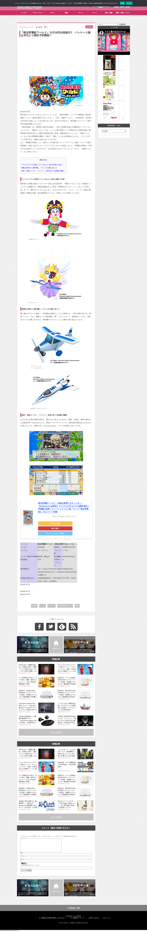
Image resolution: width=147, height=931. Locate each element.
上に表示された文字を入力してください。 (30, 865)
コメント (23, 838)
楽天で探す (55, 528)
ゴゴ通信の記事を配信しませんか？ (52, 918)
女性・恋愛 (108, 13)
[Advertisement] (56, 54)
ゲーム (80, 13)
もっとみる (56, 732)
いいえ (129, 3)
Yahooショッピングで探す (55, 533)
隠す (45, 160)
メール (22, 856)
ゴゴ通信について (77, 918)
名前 (21, 852)
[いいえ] (144, 3)
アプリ (52, 13)
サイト (22, 859)
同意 (122, 3)
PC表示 (69, 916)
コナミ (42, 606)
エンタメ (24, 13)
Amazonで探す (55, 523)
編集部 (40, 27)
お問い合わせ (94, 918)
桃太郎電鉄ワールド (65, 606)
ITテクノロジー (38, 13)
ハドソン (52, 606)
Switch (34, 606)
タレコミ (106, 918)
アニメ (94, 13)
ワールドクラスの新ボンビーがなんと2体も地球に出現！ (42, 165)
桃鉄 (77, 606)
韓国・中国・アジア (123, 13)
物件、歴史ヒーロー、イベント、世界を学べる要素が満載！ (43, 171)
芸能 (66, 13)
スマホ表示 (76, 916)
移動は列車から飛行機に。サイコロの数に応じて (39, 168)
